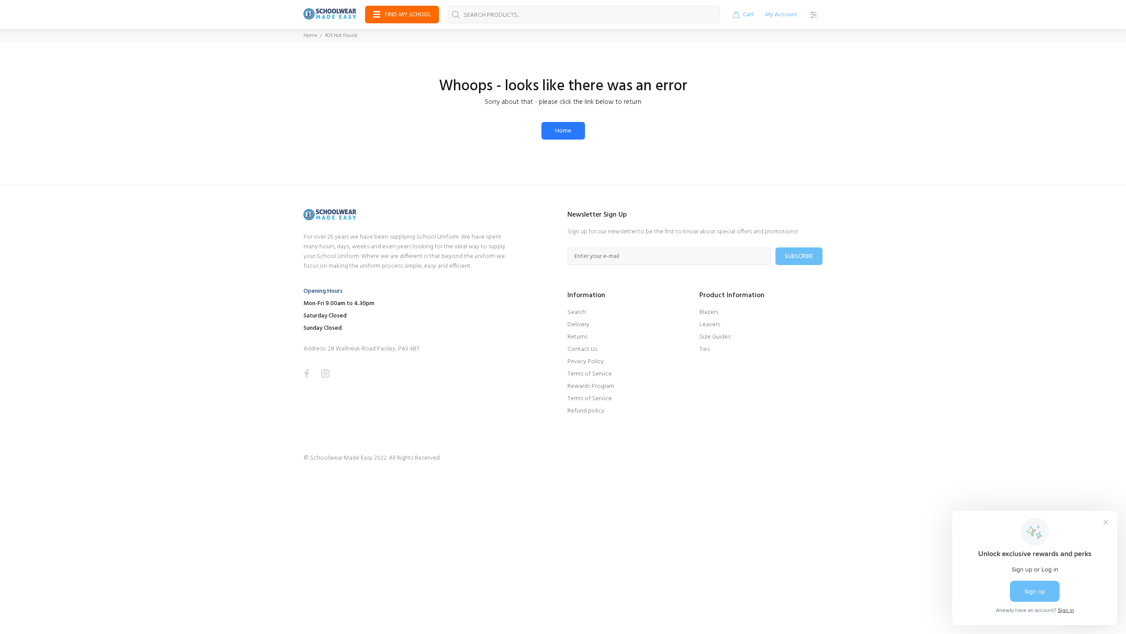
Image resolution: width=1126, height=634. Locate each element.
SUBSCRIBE (799, 256)
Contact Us (582, 349)
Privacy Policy (585, 362)
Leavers (709, 325)
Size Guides (715, 337)
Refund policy (585, 411)
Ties (704, 349)
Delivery (578, 325)
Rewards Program (590, 386)
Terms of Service (589, 374)
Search (576, 312)
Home (310, 35)
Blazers (708, 312)
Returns (577, 337)
